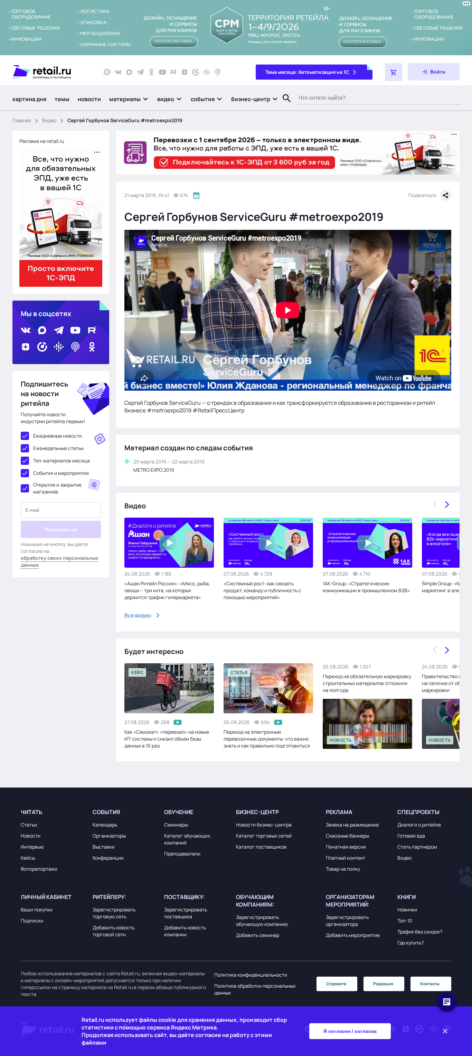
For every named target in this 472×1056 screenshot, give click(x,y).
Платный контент (345, 857)
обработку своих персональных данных (59, 561)
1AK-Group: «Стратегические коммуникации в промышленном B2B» (366, 587)
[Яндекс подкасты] (195, 72)
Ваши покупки (37, 909)
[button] (129, 99)
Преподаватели (182, 853)
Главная (21, 120)
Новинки (407, 909)
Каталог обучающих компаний (187, 839)
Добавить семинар (257, 935)
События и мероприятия (61, 473)
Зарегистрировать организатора (347, 920)
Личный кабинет (46, 897)
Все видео (137, 615)
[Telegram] (140, 72)
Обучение (178, 812)
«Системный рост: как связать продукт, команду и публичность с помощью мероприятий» (262, 590)
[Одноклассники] (151, 72)
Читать (31, 812)
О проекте (336, 984)
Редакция (383, 984)
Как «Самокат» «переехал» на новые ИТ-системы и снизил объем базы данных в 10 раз (166, 739)
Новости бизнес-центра (264, 824)
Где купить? (410, 942)
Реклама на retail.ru (41, 141)
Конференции (108, 857)
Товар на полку (343, 869)
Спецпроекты (418, 812)
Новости (30, 835)
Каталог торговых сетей (264, 835)
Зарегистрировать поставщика (185, 913)
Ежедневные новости (57, 435)
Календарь (105, 824)
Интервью (32, 846)
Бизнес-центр (257, 812)
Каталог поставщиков (261, 846)
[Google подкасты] (206, 72)
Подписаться (61, 529)
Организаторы (109, 835)
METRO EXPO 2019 (153, 470)
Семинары (176, 824)
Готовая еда (411, 835)
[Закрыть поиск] (283, 105)
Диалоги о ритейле (419, 824)
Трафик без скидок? (419, 931)
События (106, 812)
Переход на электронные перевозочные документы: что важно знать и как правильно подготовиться (267, 739)
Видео (49, 120)
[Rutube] (173, 72)
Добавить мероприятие (353, 935)
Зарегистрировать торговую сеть (114, 913)
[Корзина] (393, 72)
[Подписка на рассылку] (107, 72)
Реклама (339, 812)
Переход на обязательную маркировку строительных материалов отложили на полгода (367, 683)
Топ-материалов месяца (61, 460)
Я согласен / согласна (350, 1031)
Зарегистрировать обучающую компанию (262, 920)
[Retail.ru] (51, 72)
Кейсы (28, 857)
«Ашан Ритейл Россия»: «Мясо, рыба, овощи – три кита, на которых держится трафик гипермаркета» (167, 590)
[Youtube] (162, 72)
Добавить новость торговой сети (113, 931)
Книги (406, 897)
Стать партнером (417, 846)
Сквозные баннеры (347, 835)
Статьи (29, 824)
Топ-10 (404, 920)
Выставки (104, 846)
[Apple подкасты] (217, 72)
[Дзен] (184, 72)
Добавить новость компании (185, 931)
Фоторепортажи (39, 869)
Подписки (32, 920)
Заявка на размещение (352, 824)
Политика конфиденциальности (250, 974)
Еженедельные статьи (58, 448)
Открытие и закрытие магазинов (57, 488)
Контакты (430, 984)
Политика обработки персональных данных (254, 989)
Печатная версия (346, 846)
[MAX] (129, 72)
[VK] (118, 72)
